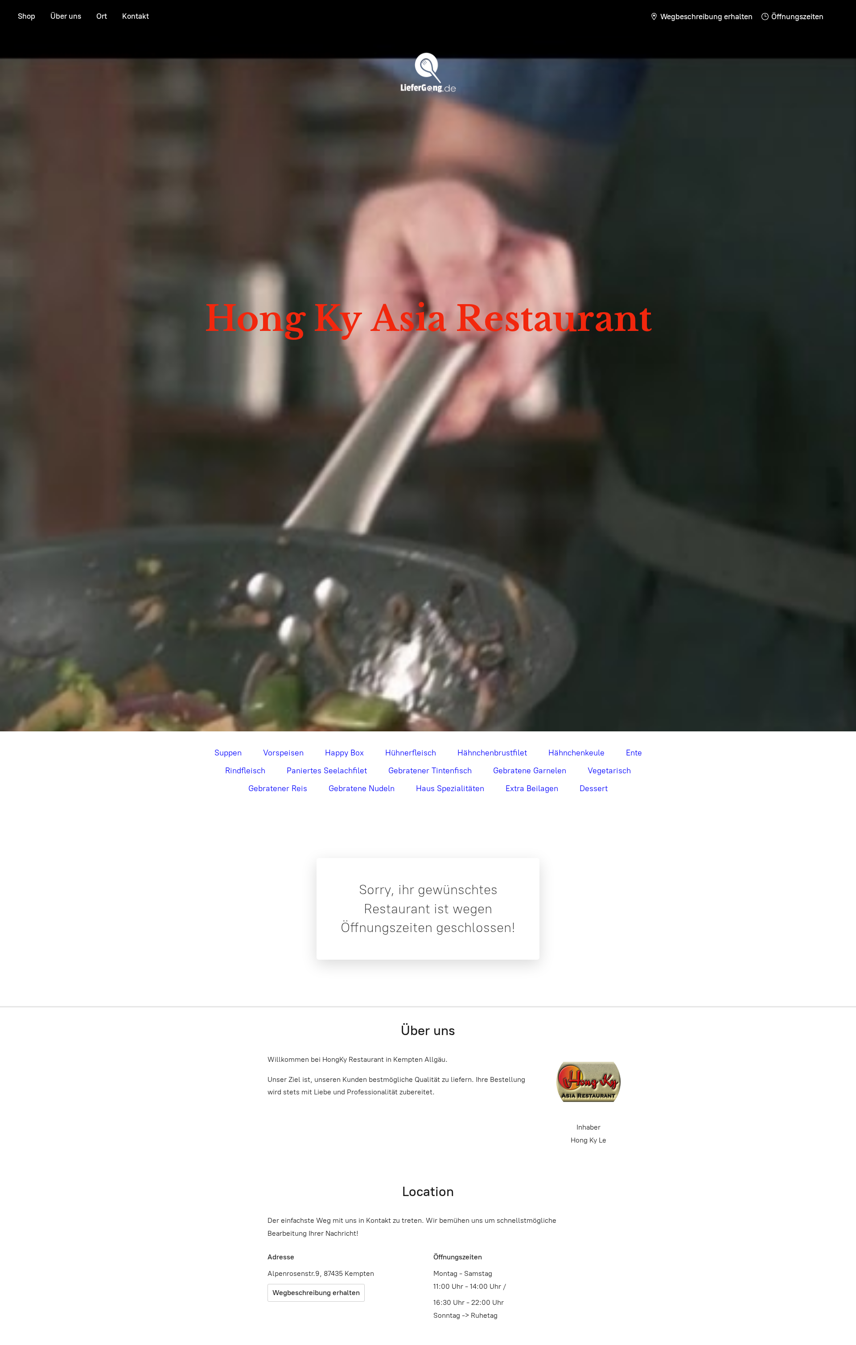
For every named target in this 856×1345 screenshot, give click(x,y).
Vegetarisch (609, 771)
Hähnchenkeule (576, 753)
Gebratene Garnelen (529, 771)
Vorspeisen (283, 753)
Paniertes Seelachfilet (327, 771)
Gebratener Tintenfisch (430, 771)
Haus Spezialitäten (450, 788)
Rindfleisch (245, 771)
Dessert (594, 788)
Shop (26, 16)
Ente (634, 753)
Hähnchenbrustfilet (492, 753)
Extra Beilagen (532, 788)
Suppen (228, 753)
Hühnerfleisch (410, 753)
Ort (101, 16)
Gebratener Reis (277, 788)
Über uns (65, 16)
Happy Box (344, 753)
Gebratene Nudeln (362, 788)
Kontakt (135, 16)
